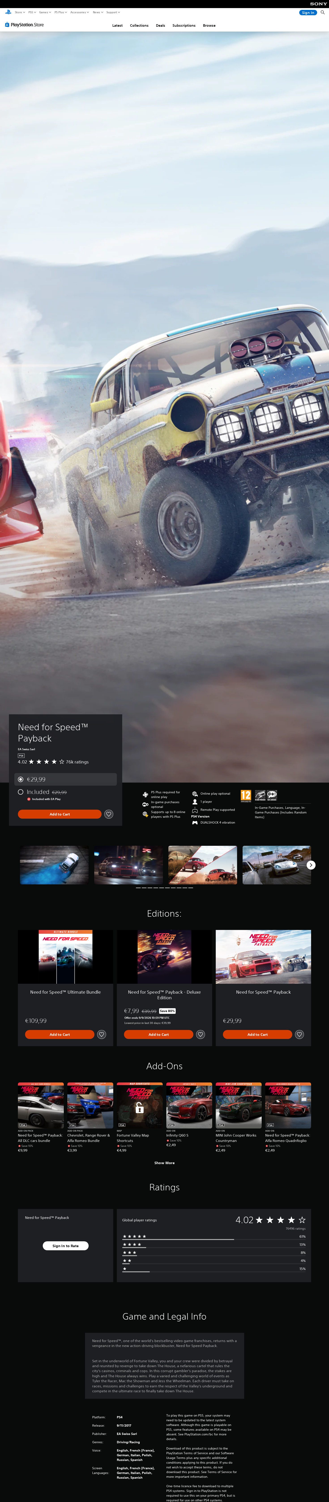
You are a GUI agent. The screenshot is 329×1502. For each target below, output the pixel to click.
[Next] (311, 865)
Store (18, 12)
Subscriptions (184, 25)
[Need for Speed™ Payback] (54, 865)
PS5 (30, 12)
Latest (117, 25)
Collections (139, 25)
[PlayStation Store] (26, 24)
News (96, 12)
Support (112, 12)
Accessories (78, 12)
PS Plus (59, 12)
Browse (209, 25)
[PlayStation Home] (8, 12)
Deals (160, 25)
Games (43, 12)
